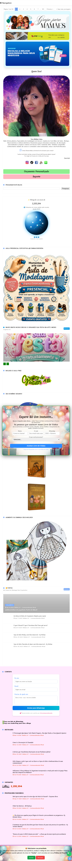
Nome (20, 431)
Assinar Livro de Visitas (36, 446)
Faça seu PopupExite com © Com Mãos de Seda (36, 449)
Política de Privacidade (61, 853)
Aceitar (31, 857)
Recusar (40, 857)
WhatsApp (52, 431)
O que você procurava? (36, 437)
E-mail (36, 431)
